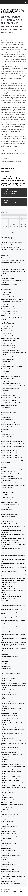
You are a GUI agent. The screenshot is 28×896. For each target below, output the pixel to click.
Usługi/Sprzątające (5, 790)
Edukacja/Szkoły (5, 371)
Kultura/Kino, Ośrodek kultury (8, 419)
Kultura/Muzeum (5, 429)
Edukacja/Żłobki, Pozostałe (7, 393)
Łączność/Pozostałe (6, 490)
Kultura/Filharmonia (5, 407)
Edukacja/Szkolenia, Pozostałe (8, 369)
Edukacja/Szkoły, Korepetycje (8, 373)
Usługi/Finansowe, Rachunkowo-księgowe (11, 689)
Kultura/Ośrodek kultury (6, 436)
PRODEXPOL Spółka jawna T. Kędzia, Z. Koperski (12, 249)
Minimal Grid (18, 891)
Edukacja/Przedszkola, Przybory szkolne (10, 338)
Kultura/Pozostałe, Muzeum (7, 465)
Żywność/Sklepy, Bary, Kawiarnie (8, 850)
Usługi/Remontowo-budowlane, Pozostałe (11, 785)
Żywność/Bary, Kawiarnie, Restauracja (10, 816)
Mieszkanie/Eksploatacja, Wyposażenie (10, 504)
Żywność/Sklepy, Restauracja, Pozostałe (10, 883)
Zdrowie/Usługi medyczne (7, 802)
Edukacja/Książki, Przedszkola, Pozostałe (11, 301)
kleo (22, 35)
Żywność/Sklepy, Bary (6, 848)
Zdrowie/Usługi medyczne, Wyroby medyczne (12, 804)
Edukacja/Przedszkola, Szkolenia (9, 340)
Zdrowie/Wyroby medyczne (7, 807)
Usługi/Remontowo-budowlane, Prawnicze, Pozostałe (13, 787)
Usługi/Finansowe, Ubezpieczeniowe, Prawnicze (12, 703)
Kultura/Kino (4, 414)
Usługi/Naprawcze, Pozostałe (8, 738)
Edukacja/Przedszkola (6, 333)
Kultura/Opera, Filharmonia (7, 434)
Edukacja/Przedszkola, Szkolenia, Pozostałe (11, 343)
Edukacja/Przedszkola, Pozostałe (9, 335)
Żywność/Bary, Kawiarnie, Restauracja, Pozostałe (12, 819)
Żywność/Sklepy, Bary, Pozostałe (9, 862)
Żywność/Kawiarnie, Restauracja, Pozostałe (11, 836)
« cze (13, 232)
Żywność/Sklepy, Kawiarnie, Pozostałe (10, 871)
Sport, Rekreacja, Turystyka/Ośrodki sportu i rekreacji (13, 567)
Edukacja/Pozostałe (6, 328)
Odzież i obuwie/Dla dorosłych (8, 516)
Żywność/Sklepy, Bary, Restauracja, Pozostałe (12, 866)
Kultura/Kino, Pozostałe (6, 427)
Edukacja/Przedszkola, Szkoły (8, 345)
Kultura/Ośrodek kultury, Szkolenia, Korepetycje (12, 460)
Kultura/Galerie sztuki (6, 410)
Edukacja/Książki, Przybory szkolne (9, 304)
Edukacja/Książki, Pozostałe (7, 296)
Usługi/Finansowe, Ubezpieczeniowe (9, 694)
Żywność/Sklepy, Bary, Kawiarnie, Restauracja (11, 855)
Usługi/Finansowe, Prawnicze (8, 680)
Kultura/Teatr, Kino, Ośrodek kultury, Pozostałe (12, 473)
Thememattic (15, 893)
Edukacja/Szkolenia (5, 361)
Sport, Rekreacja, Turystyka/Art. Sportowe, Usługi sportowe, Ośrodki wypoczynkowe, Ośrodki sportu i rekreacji (13, 544)
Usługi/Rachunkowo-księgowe (8, 769)
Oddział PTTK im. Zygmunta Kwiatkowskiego (11, 242)
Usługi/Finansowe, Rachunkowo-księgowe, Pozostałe (13, 692)
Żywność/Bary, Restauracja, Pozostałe (10, 826)
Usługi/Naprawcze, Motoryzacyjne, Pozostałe (12, 733)
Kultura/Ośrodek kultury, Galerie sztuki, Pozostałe (12, 443)
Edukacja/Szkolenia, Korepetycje (8, 364)
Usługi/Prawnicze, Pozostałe (8, 761)
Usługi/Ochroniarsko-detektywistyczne (10, 747)
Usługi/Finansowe (5, 676)
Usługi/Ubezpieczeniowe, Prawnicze (9, 799)
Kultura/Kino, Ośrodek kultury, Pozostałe (10, 424)
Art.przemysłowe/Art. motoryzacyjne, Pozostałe (12, 260)
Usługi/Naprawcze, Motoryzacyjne (9, 727)
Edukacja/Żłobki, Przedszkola (8, 395)
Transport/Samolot (5, 666)
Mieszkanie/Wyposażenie (7, 511)
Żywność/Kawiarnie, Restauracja (8, 833)
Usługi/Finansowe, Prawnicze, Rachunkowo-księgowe (13, 683)
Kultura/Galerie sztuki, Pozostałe (9, 412)
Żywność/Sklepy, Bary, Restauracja (9, 864)
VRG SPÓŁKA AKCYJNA (6, 240)
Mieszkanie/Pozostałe (6, 509)
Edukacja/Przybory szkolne (7, 359)
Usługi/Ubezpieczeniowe (8, 168)
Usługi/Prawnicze (5, 759)
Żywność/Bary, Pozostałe (7, 821)
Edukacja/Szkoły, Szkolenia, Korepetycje (10, 383)
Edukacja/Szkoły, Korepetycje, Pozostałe (10, 376)
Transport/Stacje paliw (6, 668)
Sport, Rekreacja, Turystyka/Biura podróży (11, 548)
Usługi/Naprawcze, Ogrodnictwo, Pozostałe (11, 736)
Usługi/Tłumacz (5, 795)
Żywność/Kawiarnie (5, 828)
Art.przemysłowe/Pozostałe (7, 275)
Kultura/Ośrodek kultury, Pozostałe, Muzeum (11, 457)
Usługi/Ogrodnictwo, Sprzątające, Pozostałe (11, 754)
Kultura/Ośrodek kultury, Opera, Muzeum (10, 452)
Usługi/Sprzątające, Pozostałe (8, 792)
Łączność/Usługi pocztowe (7, 497)
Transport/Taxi (4, 671)
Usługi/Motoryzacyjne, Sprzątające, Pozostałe (12, 718)
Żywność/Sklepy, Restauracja (8, 881)
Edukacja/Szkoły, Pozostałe (7, 378)
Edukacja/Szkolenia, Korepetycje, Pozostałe (11, 366)
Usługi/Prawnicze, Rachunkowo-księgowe (11, 764)
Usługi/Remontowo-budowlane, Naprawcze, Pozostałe (14, 783)
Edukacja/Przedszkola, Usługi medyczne (10, 356)
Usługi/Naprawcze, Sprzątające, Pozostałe (11, 740)
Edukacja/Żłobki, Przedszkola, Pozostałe (10, 398)
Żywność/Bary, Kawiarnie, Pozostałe (9, 814)
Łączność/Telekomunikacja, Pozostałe (10, 495)
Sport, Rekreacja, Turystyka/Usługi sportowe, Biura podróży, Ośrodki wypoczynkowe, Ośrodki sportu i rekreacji (13, 622)
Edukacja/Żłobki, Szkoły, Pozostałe (9, 405)
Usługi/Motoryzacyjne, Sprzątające (9, 715)
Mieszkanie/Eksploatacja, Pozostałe (9, 502)
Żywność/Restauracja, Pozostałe (9, 843)
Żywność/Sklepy (5, 845)
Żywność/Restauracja (6, 841)
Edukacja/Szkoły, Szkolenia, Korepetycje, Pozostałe (13, 385)
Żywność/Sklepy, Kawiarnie (7, 869)
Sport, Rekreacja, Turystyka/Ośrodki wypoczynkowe (13, 578)
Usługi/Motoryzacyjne (6, 710)
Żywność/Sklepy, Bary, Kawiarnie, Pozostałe (11, 853)
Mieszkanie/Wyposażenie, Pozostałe (9, 514)
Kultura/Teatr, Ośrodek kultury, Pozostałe (10, 482)
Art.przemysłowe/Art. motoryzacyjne (10, 257)
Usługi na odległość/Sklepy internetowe (10, 673)
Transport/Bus (4, 654)
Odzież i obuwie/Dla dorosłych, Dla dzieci (10, 519)
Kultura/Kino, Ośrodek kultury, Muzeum (10, 422)
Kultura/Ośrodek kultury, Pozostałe (9, 455)
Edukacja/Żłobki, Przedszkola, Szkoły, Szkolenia (12, 402)
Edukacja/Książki (5, 294)
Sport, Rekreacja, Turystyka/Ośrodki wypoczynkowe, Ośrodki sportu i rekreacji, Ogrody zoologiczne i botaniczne (13, 590)
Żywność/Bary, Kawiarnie (7, 812)
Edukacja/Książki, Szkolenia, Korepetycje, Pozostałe (13, 309)
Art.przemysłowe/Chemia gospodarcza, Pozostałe (13, 269)
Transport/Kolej (4, 661)
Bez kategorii (4, 287)
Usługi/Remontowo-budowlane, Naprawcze (11, 776)
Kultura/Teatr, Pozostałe (7, 487)
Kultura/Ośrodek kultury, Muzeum (9, 450)
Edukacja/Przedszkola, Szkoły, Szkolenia (10, 350)
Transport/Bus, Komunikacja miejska (9, 656)
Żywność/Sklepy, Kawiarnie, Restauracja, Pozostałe (13, 876)
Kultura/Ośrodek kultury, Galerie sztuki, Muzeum (12, 441)
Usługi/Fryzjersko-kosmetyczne (8, 706)
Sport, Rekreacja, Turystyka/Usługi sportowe (11, 609)
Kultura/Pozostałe (5, 462)
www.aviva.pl (18, 161)
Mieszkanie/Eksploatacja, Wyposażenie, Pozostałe (13, 507)
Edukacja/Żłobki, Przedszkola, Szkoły (10, 400)
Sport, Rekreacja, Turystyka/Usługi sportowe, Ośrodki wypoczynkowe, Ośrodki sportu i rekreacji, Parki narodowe (13, 650)
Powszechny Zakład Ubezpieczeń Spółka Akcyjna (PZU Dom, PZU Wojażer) (13, 177)
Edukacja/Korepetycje (6, 289)
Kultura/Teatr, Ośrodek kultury (8, 476)
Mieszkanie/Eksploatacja (7, 499)
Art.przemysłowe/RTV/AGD (7, 278)
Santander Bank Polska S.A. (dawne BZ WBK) (11, 247)
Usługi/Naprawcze (5, 720)
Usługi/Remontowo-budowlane (8, 774)
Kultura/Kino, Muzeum (6, 417)
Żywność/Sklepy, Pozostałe (7, 879)
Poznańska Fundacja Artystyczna (9, 244)
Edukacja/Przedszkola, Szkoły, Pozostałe (10, 347)
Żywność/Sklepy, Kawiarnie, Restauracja (10, 874)
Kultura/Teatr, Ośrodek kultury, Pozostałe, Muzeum (13, 485)
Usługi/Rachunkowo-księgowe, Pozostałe (11, 771)
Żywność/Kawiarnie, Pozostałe (8, 831)
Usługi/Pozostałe (5, 757)
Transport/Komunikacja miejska (8, 663)
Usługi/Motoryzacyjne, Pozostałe (9, 713)
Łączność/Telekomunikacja (7, 492)
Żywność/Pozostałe (6, 838)
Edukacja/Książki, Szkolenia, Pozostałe (10, 311)
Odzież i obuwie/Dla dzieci (7, 521)
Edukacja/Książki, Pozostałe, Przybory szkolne (12, 299)
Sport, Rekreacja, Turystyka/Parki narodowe (11, 603)
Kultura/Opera (4, 431)
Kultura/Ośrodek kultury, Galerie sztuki (10, 439)
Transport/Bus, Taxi (5, 659)
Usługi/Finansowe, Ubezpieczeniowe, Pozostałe (12, 701)
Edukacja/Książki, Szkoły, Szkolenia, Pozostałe (12, 326)
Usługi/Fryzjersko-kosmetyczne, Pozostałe (11, 708)
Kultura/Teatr (4, 467)
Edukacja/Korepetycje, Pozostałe (9, 292)
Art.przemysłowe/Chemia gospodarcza (10, 262)
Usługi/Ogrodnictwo (5, 749)
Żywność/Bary (4, 809)
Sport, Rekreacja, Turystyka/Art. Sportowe (11, 524)
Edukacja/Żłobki (5, 390)
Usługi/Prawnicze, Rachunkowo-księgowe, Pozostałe (13, 766)
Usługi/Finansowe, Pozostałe (8, 678)
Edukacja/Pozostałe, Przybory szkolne (10, 331)
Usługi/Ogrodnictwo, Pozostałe (8, 752)
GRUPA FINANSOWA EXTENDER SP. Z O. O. (13, 181)
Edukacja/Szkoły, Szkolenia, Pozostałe (10, 388)
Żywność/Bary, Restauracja (7, 824)
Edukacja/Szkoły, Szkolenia (7, 381)
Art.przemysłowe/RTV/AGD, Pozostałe (10, 284)
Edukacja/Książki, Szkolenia (7, 306)
